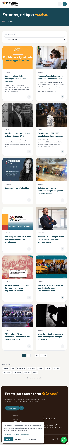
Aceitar (8, 439)
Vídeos (35, 372)
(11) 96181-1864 (17, 421)
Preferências (32, 439)
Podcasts (56, 368)
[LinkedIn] (53, 439)
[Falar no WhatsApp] (64, 440)
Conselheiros (21, 368)
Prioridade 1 (7, 372)
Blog (13, 368)
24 (37, 355)
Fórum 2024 (31, 368)
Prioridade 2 (17, 372)
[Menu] (60, 4)
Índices (40, 368)
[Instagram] (57, 439)
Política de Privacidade (11, 434)
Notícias (48, 368)
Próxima (43, 355)
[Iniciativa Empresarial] (10, 4)
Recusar (18, 439)
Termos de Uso (24, 434)
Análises (6, 368)
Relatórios (27, 372)
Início (3, 21)
